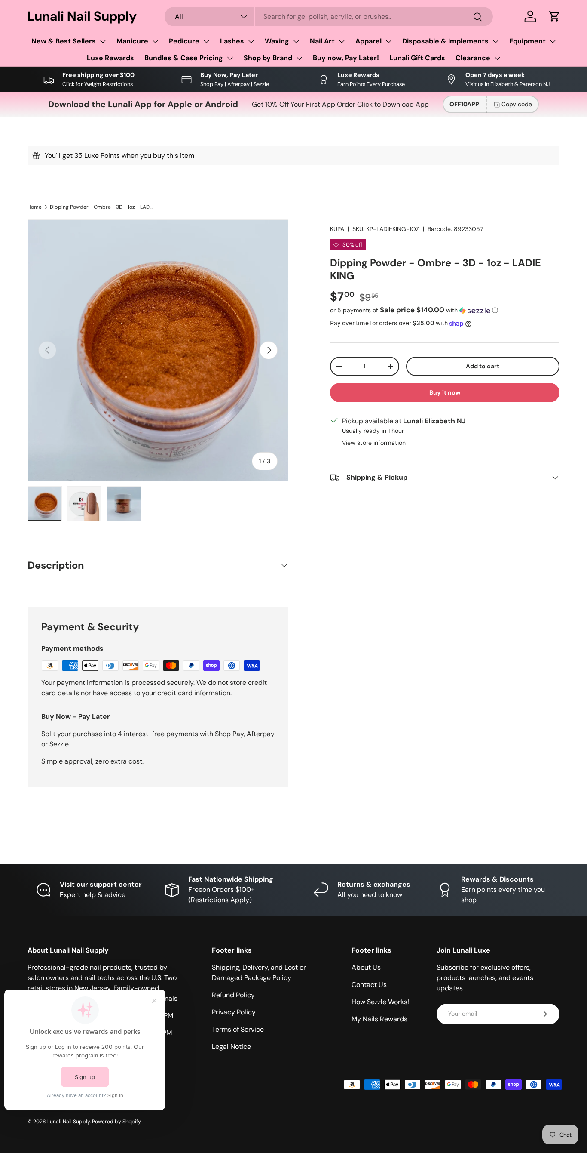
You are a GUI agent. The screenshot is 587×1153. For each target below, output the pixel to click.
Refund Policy (233, 994)
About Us (366, 967)
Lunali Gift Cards (417, 57)
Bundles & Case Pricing (183, 57)
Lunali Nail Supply (68, 1121)
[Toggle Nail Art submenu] (341, 41)
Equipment (527, 41)
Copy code (516, 104)
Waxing (277, 41)
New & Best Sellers (63, 41)
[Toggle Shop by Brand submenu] (299, 58)
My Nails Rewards (379, 1019)
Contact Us (369, 984)
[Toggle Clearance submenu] (497, 58)
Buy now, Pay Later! (346, 57)
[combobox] (328, 16)
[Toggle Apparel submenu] (388, 41)
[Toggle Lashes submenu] (251, 41)
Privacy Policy (234, 1012)
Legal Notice (231, 1046)
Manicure (132, 41)
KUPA (337, 229)
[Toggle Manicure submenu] (155, 41)
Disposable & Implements (445, 41)
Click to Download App (393, 104)
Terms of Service (238, 1029)
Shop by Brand (268, 57)
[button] (554, 16)
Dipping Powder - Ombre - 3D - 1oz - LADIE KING (101, 206)
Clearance (473, 57)
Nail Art (322, 41)
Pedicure (184, 41)
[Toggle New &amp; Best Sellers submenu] (103, 41)
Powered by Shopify (116, 1121)
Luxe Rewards (110, 57)
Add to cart (482, 366)
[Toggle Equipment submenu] (552, 41)
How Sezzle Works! (380, 1001)
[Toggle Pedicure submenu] (206, 41)
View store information (374, 443)
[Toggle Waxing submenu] (296, 41)
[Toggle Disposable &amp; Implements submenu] (495, 41)
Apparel (368, 41)
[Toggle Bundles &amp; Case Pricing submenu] (230, 58)
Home (35, 206)
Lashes (232, 41)
